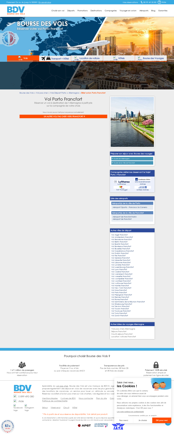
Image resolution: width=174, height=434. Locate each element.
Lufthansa (122, 184)
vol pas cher (62, 386)
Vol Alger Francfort (119, 235)
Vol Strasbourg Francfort (121, 304)
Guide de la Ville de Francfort (124, 163)
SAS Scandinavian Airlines (142, 183)
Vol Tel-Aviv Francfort (120, 306)
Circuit (66, 407)
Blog (153, 10)
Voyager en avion (128, 10)
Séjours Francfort (118, 331)
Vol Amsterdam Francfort (122, 237)
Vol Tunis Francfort (119, 313)
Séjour (45, 407)
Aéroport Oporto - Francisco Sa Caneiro (130, 207)
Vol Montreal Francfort (121, 281)
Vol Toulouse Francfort (120, 311)
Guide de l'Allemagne (121, 159)
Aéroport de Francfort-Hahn (125, 217)
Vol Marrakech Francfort (121, 274)
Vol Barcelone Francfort (121, 239)
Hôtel (74, 407)
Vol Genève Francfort (120, 258)
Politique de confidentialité (54, 401)
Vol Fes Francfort (118, 255)
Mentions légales (50, 398)
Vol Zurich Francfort (119, 315)
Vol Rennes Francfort (120, 297)
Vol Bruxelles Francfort (120, 249)
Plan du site (101, 398)
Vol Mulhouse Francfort (121, 283)
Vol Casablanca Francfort (122, 251)
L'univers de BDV (68, 398)
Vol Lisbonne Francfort (120, 262)
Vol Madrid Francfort (120, 272)
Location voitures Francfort (123, 336)
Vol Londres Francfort (120, 265)
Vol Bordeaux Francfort (121, 246)
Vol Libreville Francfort (120, 260)
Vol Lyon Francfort (119, 269)
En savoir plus (45, 2)
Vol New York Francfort (121, 288)
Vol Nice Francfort (119, 290)
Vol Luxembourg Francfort (122, 267)
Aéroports (143, 10)
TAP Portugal (121, 190)
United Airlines (143, 190)
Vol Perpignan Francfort (121, 295)
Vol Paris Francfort (119, 292)
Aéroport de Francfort (122, 219)
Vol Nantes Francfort (120, 285)
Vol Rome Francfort (119, 299)
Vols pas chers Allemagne (123, 328)
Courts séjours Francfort (122, 334)
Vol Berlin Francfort (119, 242)
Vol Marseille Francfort (120, 276)
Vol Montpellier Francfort (122, 279)
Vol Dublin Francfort (119, 253)
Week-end (55, 407)
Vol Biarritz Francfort (119, 244)
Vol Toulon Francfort (120, 309)
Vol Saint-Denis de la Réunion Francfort (128, 302)
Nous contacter (86, 398)
